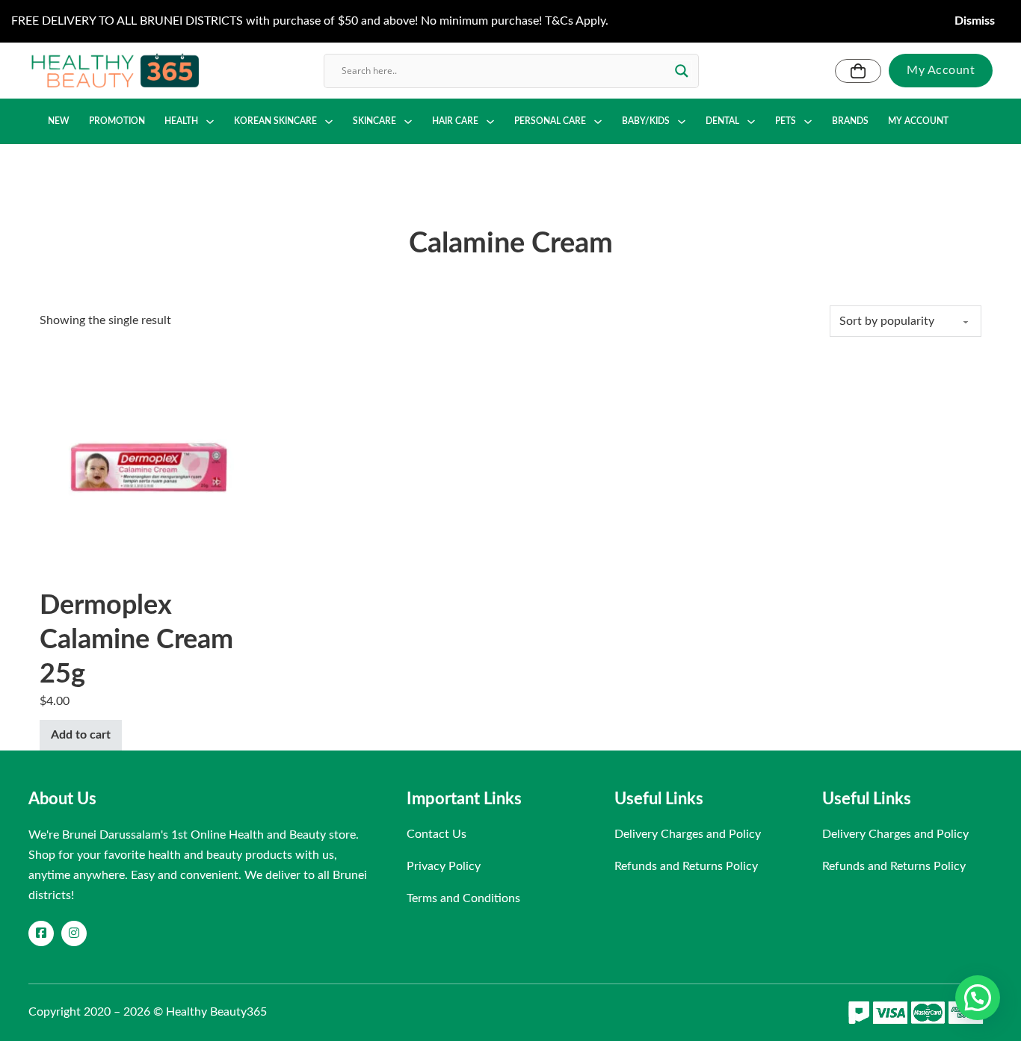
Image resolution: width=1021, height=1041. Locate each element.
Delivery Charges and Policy (687, 834)
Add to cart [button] (81, 735)
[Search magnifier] (681, 70)
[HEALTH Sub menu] (210, 121)
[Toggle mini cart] (858, 70)
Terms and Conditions (463, 898)
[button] (977, 997)
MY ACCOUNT (918, 120)
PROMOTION (117, 120)
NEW (59, 120)
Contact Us (436, 834)
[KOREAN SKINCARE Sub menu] (328, 121)
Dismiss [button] (974, 21)
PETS (785, 120)
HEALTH (181, 120)
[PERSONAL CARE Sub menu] (597, 121)
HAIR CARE (455, 120)
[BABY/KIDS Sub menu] (681, 121)
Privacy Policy (444, 866)
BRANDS (850, 120)
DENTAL (722, 120)
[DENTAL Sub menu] (751, 121)
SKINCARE (374, 120)
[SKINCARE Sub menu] (408, 121)
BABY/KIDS (646, 120)
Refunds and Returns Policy (686, 866)
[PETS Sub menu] (807, 121)
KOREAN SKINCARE (275, 120)
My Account (941, 70)
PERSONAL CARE (550, 120)
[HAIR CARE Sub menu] (490, 121)
